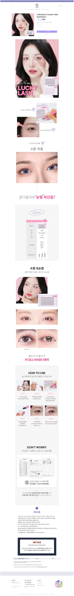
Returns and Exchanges (41, 585)
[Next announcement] (62, 1)
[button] (13, 6)
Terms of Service (40, 582)
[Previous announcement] (12, 1)
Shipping (38, 20)
